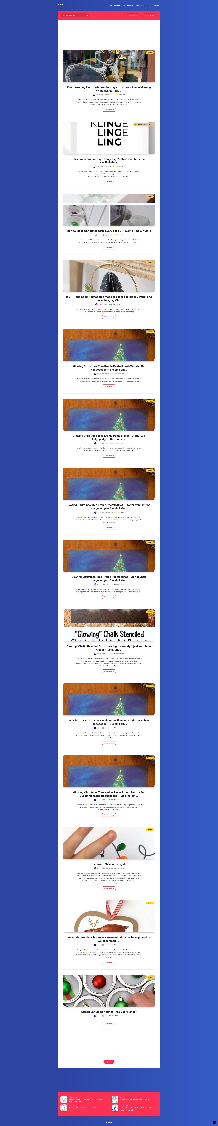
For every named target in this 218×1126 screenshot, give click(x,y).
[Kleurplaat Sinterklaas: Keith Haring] (63, 1107)
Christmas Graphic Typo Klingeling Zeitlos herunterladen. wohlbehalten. (108, 160)
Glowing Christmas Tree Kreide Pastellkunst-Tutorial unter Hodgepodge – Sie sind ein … (109, 578)
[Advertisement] (109, 32)
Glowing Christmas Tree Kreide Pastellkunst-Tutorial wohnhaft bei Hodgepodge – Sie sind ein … (109, 506)
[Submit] (87, 15)
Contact (156, 5)
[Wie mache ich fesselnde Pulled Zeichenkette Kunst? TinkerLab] (115, 1107)
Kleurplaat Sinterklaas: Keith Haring (82, 1108)
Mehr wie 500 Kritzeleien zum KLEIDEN (134, 1099)
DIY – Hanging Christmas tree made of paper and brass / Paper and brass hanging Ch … (109, 298)
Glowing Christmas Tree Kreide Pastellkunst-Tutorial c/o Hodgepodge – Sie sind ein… (109, 437)
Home (103, 5)
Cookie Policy (128, 5)
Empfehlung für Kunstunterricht (143, 124)
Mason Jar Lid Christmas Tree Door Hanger (109, 1011)
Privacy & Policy (114, 5)
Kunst (61, 4)
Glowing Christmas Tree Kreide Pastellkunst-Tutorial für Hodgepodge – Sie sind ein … (109, 368)
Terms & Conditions (142, 5)
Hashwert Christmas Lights (109, 864)
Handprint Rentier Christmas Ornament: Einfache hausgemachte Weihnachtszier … (109, 939)
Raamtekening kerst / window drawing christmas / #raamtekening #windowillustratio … (109, 89)
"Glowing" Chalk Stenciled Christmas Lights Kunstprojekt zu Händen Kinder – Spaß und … (109, 648)
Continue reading (109, 109)
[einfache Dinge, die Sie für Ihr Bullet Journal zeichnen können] (63, 1099)
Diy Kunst (149, 52)
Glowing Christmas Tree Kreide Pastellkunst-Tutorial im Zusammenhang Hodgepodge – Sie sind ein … (109, 794)
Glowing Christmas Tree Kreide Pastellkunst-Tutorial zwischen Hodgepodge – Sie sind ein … (109, 722)
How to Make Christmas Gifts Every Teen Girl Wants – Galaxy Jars (109, 230)
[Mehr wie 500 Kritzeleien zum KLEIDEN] (115, 1099)
